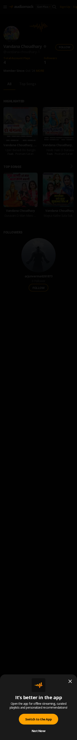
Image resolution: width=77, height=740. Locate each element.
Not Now (38, 731)
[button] (38, 370)
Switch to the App (38, 719)
